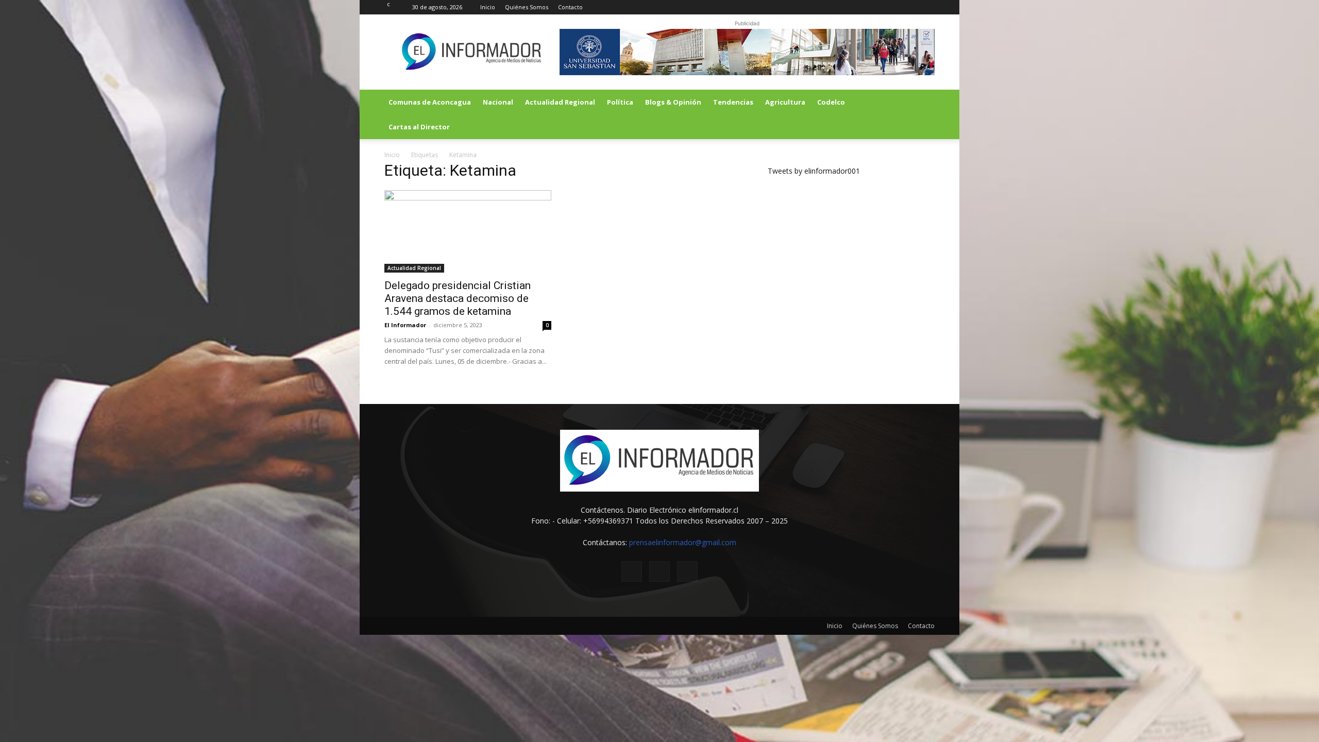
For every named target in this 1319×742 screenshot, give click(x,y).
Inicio (487, 7)
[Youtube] (927, 7)
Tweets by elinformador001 (814, 171)
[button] (922, 103)
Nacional (498, 102)
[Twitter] (910, 7)
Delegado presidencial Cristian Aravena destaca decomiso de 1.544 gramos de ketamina (457, 298)
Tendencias (733, 102)
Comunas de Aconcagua (429, 102)
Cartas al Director (419, 126)
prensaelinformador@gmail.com (682, 542)
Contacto (570, 7)
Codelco (831, 102)
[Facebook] (893, 7)
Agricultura (785, 102)
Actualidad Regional (560, 102)
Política (620, 102)
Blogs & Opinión (673, 102)
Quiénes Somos (526, 7)
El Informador (405, 325)
